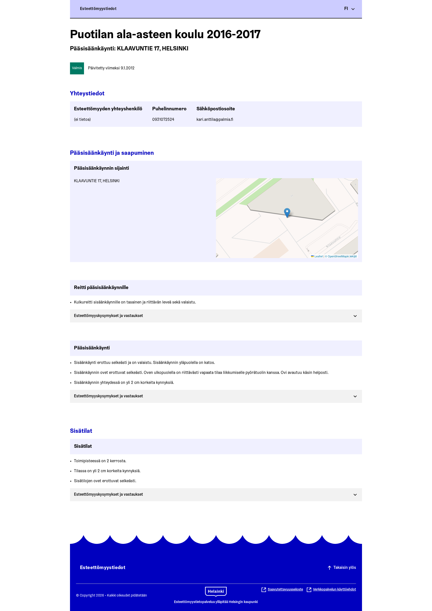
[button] (287, 213)
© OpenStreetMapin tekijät (341, 256)
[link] (331, 590)
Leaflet (318, 256)
